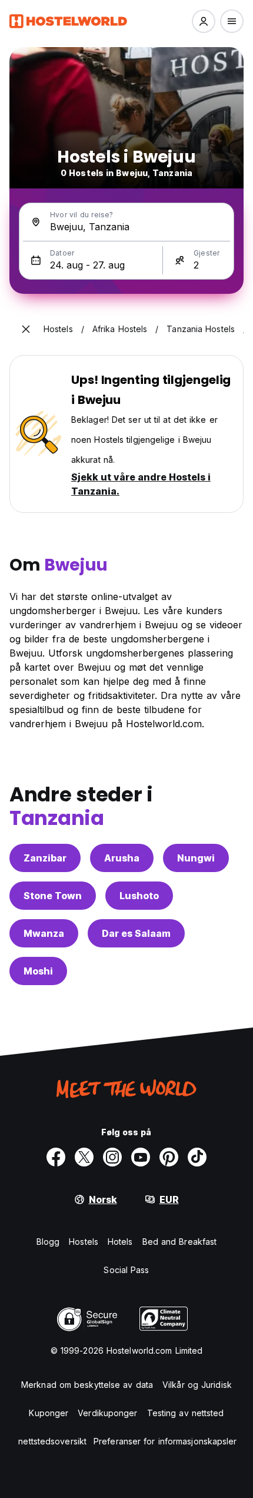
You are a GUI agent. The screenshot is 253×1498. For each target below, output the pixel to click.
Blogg (48, 1242)
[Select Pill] (203, 21)
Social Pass (126, 1270)
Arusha (121, 858)
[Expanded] (26, 329)
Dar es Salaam (136, 933)
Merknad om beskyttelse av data (87, 1385)
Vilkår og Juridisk (197, 1385)
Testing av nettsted (185, 1413)
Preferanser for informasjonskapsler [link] (165, 1441)
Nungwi (196, 858)
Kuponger (48, 1413)
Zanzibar (45, 858)
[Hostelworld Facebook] (55, 1157)
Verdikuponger (107, 1413)
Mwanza (44, 933)
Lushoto (139, 896)
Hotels (120, 1242)
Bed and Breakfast (179, 1242)
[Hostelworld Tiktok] (197, 1157)
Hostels (83, 1242)
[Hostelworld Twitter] (84, 1157)
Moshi (38, 971)
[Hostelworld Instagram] (112, 1157)
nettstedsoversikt (52, 1441)
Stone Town (53, 896)
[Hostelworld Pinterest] (168, 1157)
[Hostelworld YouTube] (140, 1157)
